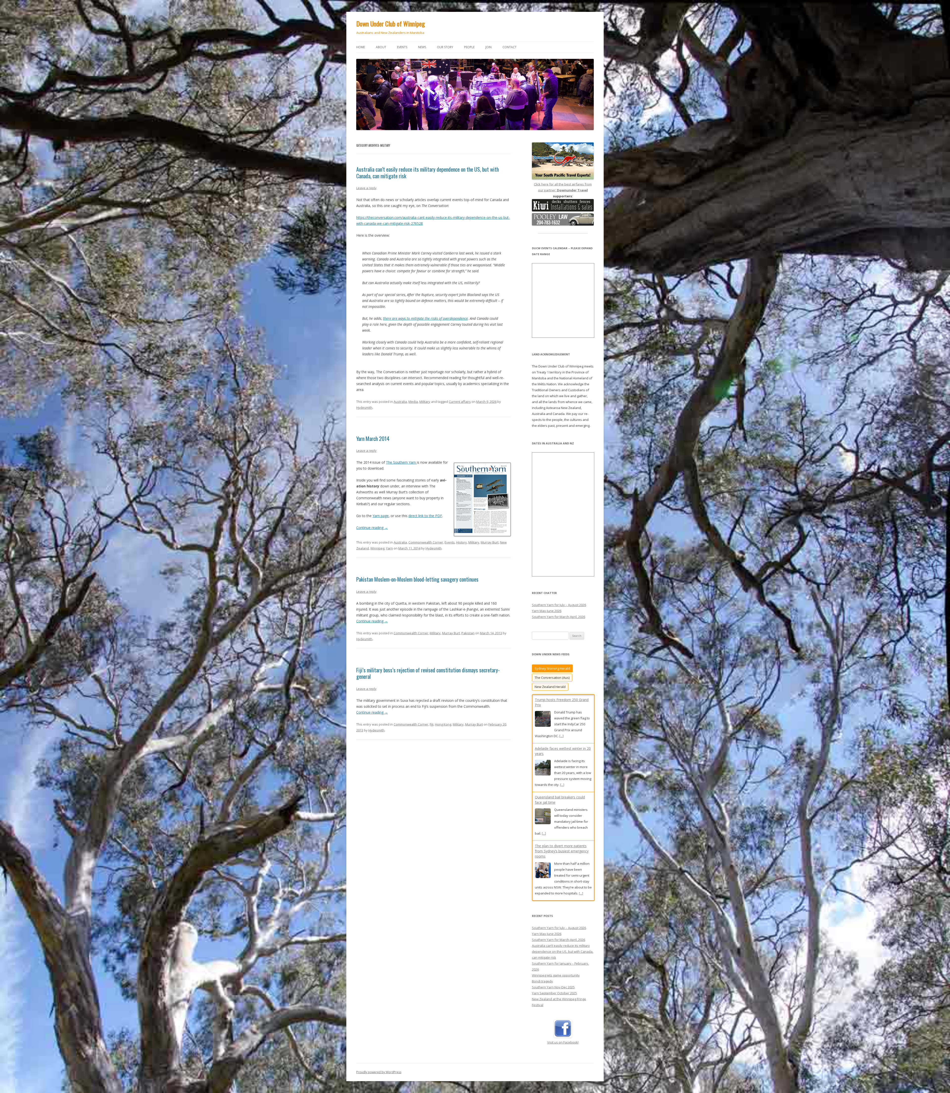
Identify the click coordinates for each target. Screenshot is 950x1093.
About (381, 47)
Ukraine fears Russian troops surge (563, 759)
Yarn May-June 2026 (546, 611)
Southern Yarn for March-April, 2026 (558, 617)
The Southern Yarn (401, 462)
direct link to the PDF (425, 515)
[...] (581, 747)
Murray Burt (490, 542)
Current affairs (460, 401)
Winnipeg (377, 548)
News (422, 47)
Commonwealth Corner (425, 542)
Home (360, 47)
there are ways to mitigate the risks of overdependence (425, 318)
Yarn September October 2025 (554, 988)
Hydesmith (364, 407)
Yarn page (381, 515)
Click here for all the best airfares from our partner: (563, 187)
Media (413, 401)
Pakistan (468, 633)
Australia (400, 401)
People (469, 47)
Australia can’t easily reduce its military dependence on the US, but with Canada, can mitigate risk (427, 172)
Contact (509, 47)
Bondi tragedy (542, 976)
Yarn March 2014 (372, 438)
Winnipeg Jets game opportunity (556, 970)
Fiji (431, 724)
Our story (445, 47)
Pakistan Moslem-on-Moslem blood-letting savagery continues (417, 579)
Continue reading (372, 527)
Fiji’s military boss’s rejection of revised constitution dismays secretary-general (428, 673)
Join (488, 47)
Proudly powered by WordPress (378, 1067)
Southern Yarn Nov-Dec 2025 (553, 982)
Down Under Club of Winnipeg (390, 23)
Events (402, 47)
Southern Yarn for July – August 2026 (559, 605)
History (461, 542)
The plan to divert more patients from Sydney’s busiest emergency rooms (562, 704)
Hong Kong (443, 724)
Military (424, 401)
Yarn (389, 548)
